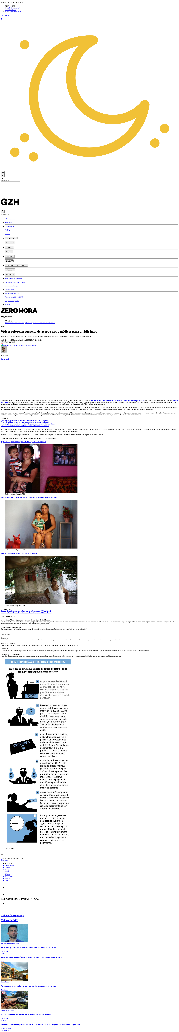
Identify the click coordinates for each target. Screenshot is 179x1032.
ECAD (7, 304)
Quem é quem (9, 289)
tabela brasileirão (10, 10)
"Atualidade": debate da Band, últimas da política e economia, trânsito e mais (30, 323)
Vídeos (7, 234)
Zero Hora (8, 222)
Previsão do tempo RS (12, 8)
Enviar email (5, 359)
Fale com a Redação (11, 286)
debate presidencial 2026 (13, 12)
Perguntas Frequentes (12, 301)
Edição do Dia (9, 226)
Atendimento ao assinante (13, 278)
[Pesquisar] (3, 211)
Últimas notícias (10, 219)
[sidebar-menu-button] (3, 172)
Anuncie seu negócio (12, 293)
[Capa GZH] (89, 185)
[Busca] (3, 175)
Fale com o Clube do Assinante (15, 282)
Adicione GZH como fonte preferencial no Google (19, 345)
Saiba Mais (4, 860)
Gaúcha (7, 230)
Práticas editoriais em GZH (14, 297)
